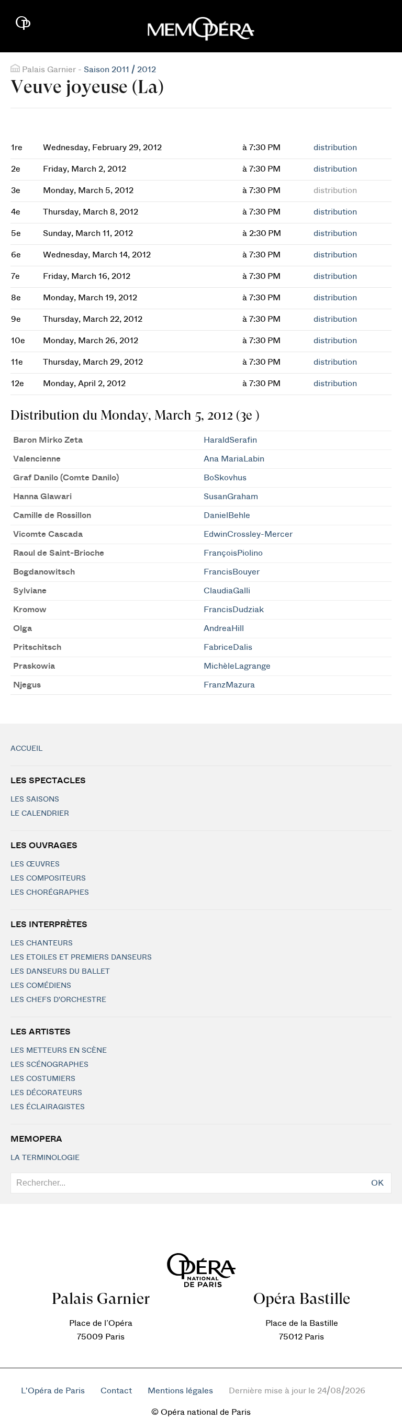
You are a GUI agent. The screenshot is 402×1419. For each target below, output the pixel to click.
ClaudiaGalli (227, 591)
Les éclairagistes (47, 1107)
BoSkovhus (225, 478)
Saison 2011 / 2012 (120, 69)
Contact (116, 1391)
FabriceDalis (228, 647)
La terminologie (45, 1158)
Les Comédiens (40, 985)
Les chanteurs (41, 943)
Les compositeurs (48, 878)
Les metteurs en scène (58, 1050)
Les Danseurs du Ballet (60, 971)
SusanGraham (231, 496)
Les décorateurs (46, 1093)
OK (377, 1183)
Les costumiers (42, 1079)
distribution (335, 147)
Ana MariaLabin (234, 459)
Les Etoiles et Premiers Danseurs (81, 957)
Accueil (26, 748)
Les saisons (34, 799)
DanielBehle (227, 515)
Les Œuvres (35, 864)
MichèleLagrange (237, 666)
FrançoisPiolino (233, 553)
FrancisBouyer (232, 572)
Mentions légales (180, 1391)
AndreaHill (224, 628)
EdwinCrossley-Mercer (248, 534)
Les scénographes (49, 1064)
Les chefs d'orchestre (58, 1000)
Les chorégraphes (49, 892)
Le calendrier (39, 813)
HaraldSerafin (230, 440)
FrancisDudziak (234, 609)
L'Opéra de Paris (53, 1391)
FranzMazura (229, 685)
